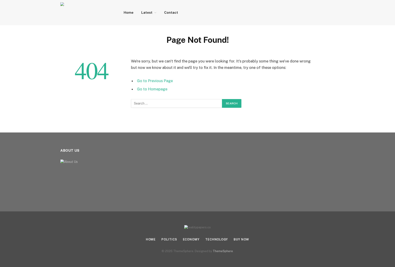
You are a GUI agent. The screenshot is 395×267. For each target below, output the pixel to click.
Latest (146, 12)
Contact (171, 12)
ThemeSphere (223, 251)
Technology (216, 239)
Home (128, 12)
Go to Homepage (152, 89)
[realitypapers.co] (86, 12)
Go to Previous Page (155, 80)
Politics (169, 239)
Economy (191, 239)
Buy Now (241, 239)
